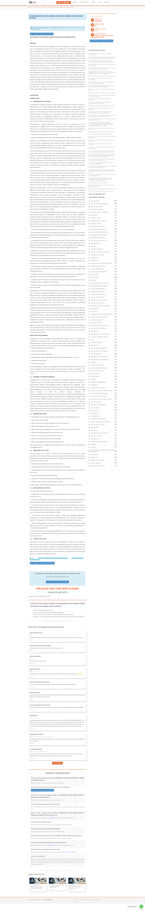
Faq (100, 2)
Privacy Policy (97, 899)
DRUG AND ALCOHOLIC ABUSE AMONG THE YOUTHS (103, 105)
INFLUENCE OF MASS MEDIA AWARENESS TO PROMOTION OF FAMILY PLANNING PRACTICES (100, 112)
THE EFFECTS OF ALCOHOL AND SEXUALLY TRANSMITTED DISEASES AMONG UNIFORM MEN (103, 167)
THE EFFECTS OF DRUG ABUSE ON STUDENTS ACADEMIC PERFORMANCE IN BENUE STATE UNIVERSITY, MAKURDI (102, 58)
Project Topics (85, 2)
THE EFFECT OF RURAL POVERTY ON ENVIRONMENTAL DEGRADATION (102, 65)
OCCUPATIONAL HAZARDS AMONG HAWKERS (101, 134)
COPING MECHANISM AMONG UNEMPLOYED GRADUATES (100, 99)
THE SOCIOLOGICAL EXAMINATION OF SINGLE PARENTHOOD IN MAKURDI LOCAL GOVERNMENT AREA (101, 61)
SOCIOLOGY (36, 7)
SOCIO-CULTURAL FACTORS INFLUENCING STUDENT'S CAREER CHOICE (102, 148)
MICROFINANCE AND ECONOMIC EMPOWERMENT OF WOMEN (102, 129)
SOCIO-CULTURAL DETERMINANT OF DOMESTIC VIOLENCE (100, 144)
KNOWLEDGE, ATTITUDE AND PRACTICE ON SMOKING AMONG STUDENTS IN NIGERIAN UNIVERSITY (102, 116)
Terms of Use (91, 899)
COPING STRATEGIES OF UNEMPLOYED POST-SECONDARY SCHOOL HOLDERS (100, 103)
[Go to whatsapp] (141, 906)
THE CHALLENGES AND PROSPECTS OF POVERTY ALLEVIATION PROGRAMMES (101, 163)
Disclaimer (76, 901)
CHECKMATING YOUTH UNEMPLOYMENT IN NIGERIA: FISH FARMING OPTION (57, 7)
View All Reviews (57, 763)
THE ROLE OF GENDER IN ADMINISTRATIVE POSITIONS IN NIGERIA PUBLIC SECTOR (103, 175)
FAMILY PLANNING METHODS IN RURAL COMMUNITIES (103, 92)
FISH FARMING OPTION (34, 559)
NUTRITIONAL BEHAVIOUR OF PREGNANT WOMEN (102, 132)
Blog (94, 2)
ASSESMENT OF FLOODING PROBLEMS (99, 182)
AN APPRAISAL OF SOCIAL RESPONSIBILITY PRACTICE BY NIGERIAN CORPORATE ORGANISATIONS (102, 68)
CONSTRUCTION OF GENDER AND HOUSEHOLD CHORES (103, 188)
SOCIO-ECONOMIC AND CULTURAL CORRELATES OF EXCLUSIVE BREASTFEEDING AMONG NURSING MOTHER (101, 151)
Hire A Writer (85, 899)
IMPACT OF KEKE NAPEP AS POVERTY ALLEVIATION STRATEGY (101, 109)
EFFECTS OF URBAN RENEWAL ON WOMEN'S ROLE (102, 191)
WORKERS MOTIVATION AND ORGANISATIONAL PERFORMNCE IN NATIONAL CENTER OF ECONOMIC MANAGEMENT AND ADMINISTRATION (100, 179)
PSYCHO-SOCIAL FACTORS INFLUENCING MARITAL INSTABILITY (101, 140)
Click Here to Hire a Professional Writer (58, 582)
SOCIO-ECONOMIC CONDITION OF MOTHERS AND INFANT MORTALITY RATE (101, 185)
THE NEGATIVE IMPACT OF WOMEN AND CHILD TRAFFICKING (100, 79)
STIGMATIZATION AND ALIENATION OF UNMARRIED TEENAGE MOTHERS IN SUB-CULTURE (101, 159)
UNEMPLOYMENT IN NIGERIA (77, 558)
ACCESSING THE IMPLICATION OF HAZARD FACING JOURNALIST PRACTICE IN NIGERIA (101, 82)
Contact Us (106, 2)
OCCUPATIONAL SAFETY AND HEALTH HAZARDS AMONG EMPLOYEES (102, 137)
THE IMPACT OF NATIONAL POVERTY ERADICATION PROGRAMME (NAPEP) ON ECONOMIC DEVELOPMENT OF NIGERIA (102, 171)
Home (75, 2)
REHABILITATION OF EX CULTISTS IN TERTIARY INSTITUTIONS (100, 54)
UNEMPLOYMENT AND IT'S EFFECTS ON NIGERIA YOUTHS (104, 76)
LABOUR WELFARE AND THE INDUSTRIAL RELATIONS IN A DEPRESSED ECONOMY (103, 119)
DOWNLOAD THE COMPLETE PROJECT (42, 34)
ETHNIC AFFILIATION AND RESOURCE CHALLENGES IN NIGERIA (102, 90)
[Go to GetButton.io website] (141, 909)
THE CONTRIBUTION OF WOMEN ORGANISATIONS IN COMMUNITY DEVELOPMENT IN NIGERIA (102, 86)
